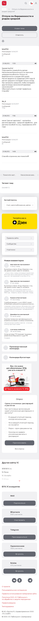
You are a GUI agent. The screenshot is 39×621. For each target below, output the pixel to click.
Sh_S (4, 101)
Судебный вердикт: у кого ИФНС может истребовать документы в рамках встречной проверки (19, 304)
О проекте (6, 586)
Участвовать (19, 520)
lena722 (5, 49)
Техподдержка (8, 606)
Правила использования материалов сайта (19, 594)
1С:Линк (5, 472)
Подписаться (19, 503)
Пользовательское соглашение (14, 590)
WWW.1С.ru (7, 469)
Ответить (19, 35)
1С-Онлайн (6, 476)
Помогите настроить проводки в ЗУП (9, 175)
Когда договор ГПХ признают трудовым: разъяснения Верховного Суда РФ (18, 335)
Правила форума (8, 603)
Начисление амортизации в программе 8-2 (30, 175)
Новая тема (19, 28)
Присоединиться (19, 537)
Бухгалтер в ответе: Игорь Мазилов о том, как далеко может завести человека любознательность (18, 270)
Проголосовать (19, 443)
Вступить (19, 554)
